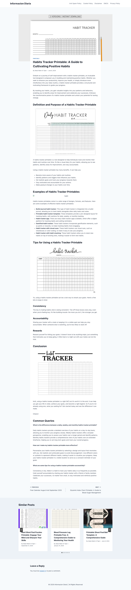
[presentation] (33, 518)
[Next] (109, 530)
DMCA (106, 3)
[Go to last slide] (21, 530)
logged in (43, 571)
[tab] (61, 552)
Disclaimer (98, 3)
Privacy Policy (115, 3)
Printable (36, 58)
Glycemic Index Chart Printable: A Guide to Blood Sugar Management (85, 490)
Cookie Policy (88, 3)
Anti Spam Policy (75, 3)
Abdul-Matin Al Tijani (41, 70)
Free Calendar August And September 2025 (46, 488)
